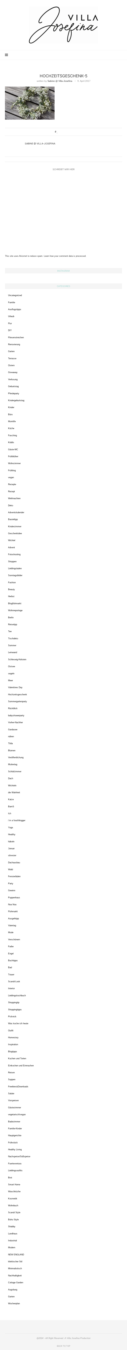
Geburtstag (13, 386)
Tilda (10, 743)
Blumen (11, 750)
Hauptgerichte (14, 1135)
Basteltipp (13, 519)
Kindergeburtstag (16, 400)
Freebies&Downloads (18, 1086)
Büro (10, 414)
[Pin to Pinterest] (67, 132)
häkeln (11, 841)
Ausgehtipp (13, 918)
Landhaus (12, 1233)
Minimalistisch (15, 1268)
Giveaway (13, 372)
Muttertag (12, 764)
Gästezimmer (14, 1107)
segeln (11, 673)
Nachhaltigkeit (15, 1275)
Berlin (11, 617)
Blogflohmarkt (14, 603)
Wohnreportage (15, 610)
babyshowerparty (16, 715)
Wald (10, 869)
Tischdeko (13, 638)
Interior (11, 988)
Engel (11, 953)
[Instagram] (98, 55)
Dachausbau (14, 862)
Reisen (11, 1072)
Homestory (13, 1037)
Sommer (12, 645)
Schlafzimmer (14, 771)
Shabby (11, 1226)
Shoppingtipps (15, 1009)
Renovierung (14, 344)
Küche (11, 428)
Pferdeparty (13, 393)
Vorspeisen (13, 1100)
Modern (11, 1247)
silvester (12, 855)
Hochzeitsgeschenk (17, 694)
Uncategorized (15, 295)
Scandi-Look (14, 981)
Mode (10, 932)
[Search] (120, 55)
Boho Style (13, 1219)
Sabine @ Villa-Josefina (59, 81)
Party (10, 883)
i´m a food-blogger (16, 820)
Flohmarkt (13, 911)
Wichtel (11, 540)
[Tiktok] (116, 55)
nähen (11, 736)
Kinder (11, 407)
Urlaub (11, 316)
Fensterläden (14, 876)
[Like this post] (57, 132)
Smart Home (14, 1184)
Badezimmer (14, 1121)
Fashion (12, 582)
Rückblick (13, 708)
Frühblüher (13, 456)
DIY (10, 330)
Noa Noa (12, 904)
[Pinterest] (102, 55)
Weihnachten (14, 498)
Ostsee (11, 666)
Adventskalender (16, 512)
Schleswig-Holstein (17, 659)
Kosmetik (12, 1198)
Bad (10, 967)
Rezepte (12, 484)
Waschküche (14, 1191)
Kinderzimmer (14, 526)
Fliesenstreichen (16, 337)
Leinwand (12, 652)
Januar (11, 848)
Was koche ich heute (18, 1023)
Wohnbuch (13, 1205)
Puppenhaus (14, 897)
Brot (10, 1177)
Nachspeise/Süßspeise (19, 1156)
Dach (10, 778)
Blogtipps (12, 1051)
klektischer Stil (15, 1261)
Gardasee (12, 729)
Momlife (12, 421)
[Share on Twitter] (64, 132)
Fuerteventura (14, 1163)
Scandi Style (14, 1212)
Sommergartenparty (17, 701)
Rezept (11, 491)
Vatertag (12, 925)
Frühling (12, 470)
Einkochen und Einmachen (21, 1065)
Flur (10, 323)
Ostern (11, 365)
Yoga (10, 827)
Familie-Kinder (15, 1128)
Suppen (11, 1079)
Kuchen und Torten (17, 1058)
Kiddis (11, 442)
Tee (10, 631)
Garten (11, 351)
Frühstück (13, 1142)
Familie (11, 302)
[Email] (109, 55)
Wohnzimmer (14, 463)
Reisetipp (12, 624)
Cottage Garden (15, 1282)
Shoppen (12, 561)
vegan (11, 477)
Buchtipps (13, 960)
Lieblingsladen (15, 568)
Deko (10, 505)
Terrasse (12, 358)
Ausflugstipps (14, 309)
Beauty (11, 589)
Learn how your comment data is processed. (65, 256)
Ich (9, 813)
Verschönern (14, 939)
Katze (11, 799)
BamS (11, 806)
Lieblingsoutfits (15, 1170)
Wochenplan (14, 1303)
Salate (11, 1093)
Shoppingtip (13, 1002)
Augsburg (12, 1289)
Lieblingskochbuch (17, 995)
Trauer (11, 974)
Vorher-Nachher (15, 722)
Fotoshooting (14, 554)
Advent (11, 547)
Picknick (12, 1016)
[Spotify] (112, 55)
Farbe (11, 946)
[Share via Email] (70, 132)
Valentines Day (15, 687)
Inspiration (13, 1044)
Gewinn (11, 890)
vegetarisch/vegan (17, 1114)
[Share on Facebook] (61, 132)
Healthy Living (15, 1149)
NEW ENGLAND (16, 1254)
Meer (10, 680)
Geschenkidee (15, 533)
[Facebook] (105, 55)
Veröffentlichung (15, 757)
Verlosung (13, 379)
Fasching (12, 435)
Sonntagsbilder (15, 575)
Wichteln (12, 785)
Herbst (11, 596)
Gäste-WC (13, 449)
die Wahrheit (14, 792)
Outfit (10, 1030)
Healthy (11, 834)
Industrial (12, 1240)
